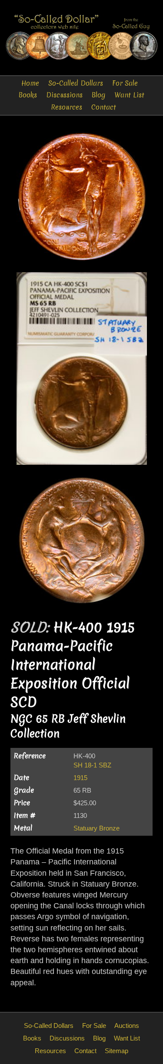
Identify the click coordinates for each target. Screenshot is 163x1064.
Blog (98, 95)
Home (30, 83)
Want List (129, 95)
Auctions (126, 1025)
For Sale (125, 83)
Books (28, 95)
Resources (66, 107)
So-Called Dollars (75, 83)
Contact (103, 107)
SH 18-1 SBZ (92, 765)
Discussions (64, 95)
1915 (80, 777)
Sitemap (116, 1050)
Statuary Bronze (96, 828)
